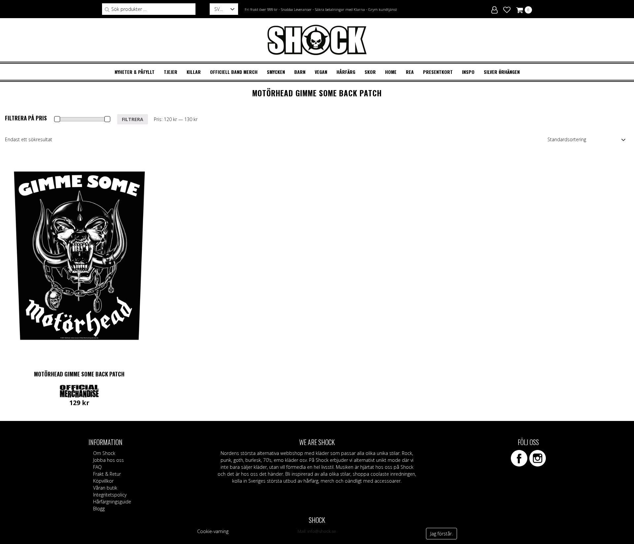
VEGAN (321, 71)
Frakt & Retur (107, 474)
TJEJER (170, 71)
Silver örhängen (502, 71)
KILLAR (194, 71)
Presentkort (438, 71)
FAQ (97, 467)
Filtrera (132, 119)
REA (410, 71)
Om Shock (104, 453)
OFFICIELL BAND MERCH (234, 71)
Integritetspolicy (109, 495)
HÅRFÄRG (345, 71)
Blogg (99, 508)
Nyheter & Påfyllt (135, 71)
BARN (299, 71)
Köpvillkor (103, 481)
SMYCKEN (276, 71)
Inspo (468, 71)
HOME (391, 71)
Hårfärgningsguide (112, 501)
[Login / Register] (494, 9)
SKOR (370, 71)
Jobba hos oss (108, 460)
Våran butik (105, 488)
